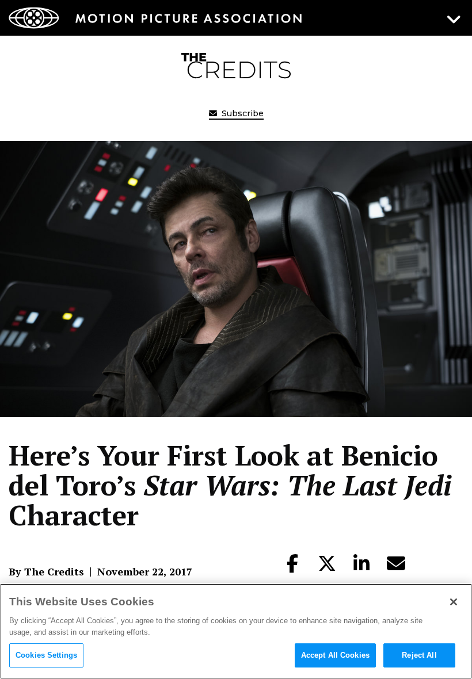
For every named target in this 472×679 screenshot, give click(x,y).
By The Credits (46, 571)
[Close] (453, 602)
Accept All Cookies (335, 655)
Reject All (419, 655)
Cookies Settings (46, 655)
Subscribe (241, 113)
